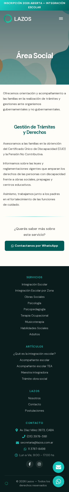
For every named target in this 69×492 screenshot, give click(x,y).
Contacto (34, 404)
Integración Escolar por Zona (34, 290)
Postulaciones (34, 411)
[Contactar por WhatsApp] (58, 481)
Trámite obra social (34, 379)
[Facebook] (29, 464)
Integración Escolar (34, 284)
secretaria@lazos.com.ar (37, 442)
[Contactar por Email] (58, 467)
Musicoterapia (34, 322)
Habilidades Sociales (34, 328)
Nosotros (34, 398)
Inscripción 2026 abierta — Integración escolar (34, 5)
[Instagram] (39, 464)
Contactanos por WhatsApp (36, 246)
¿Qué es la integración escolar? (34, 354)
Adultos (34, 334)
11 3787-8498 (36, 449)
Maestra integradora (34, 372)
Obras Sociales (35, 297)
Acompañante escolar (34, 360)
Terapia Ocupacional (34, 315)
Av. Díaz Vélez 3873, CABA (37, 430)
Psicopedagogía (34, 309)
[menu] (61, 18)
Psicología (34, 303)
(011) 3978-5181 (37, 436)
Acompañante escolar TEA (34, 366)
